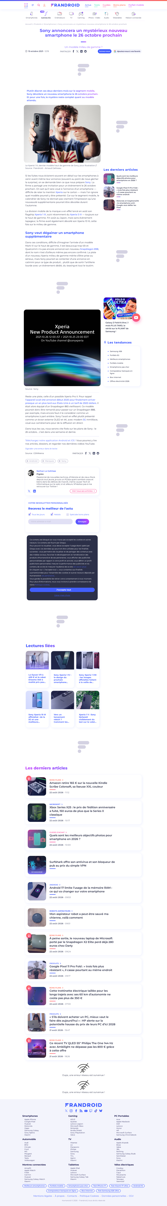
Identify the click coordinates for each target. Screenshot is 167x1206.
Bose (118, 1145)
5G (84, 419)
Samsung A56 (116, 351)
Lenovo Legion (76, 1124)
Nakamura (120, 1177)
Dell (118, 1124)
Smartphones (50, 24)
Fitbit (26, 1172)
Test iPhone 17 (99, 1186)
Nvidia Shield (76, 1130)
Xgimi (73, 1158)
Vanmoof (120, 1181)
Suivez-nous (104, 51)
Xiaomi (27, 1135)
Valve (72, 1135)
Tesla (26, 1158)
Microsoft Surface (124, 1133)
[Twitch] (91, 1111)
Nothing (119, 1151)
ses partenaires (47, 576)
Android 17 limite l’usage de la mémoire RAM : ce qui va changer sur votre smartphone (81, 889)
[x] (29, 491)
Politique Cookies (89, 1196)
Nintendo (74, 1128)
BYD (26, 1145)
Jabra (118, 1147)
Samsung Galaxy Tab (79, 1177)
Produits (38, 24)
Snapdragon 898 (89, 249)
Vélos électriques (124, 1164)
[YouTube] (86, 1111)
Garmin (27, 1175)
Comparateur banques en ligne (62, 1191)
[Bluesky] (101, 1111)
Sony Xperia (29, 1133)
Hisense (73, 1143)
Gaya (118, 1172)
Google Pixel (29, 1122)
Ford (26, 1149)
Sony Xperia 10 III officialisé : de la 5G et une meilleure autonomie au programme (37, 718)
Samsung (74, 1151)
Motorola (28, 1126)
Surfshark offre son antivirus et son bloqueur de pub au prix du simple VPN (82, 863)
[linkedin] (34, 491)
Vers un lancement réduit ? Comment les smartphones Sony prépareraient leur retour (61, 718)
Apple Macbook (123, 1122)
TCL (72, 1156)
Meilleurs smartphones (120, 359)
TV (69, 1139)
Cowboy (119, 1168)
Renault (27, 1156)
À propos (60, 1196)
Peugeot (28, 1154)
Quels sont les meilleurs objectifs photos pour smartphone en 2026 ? (127, 178)
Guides (106, 5)
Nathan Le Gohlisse (46, 471)
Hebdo (57, 514)
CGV (131, 1196)
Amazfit (27, 1168)
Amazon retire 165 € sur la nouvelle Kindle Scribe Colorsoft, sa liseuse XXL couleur (78, 784)
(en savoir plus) (79, 567)
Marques (49, 461)
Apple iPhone (30, 1119)
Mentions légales (42, 1196)
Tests (97, 5)
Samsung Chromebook (126, 1135)
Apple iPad (75, 1168)
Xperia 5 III (76, 214)
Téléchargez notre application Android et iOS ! (50, 440)
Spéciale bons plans (79, 514)
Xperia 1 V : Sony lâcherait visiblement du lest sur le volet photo (87, 718)
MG (25, 1151)
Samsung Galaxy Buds (126, 1154)
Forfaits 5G (114, 355)
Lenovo (119, 1126)
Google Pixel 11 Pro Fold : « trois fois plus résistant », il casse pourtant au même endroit (127, 191)
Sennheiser (121, 1156)
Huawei (27, 1124)
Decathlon (120, 1170)
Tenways (120, 1179)
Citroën (27, 1147)
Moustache (121, 1175)
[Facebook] (76, 1111)
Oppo (26, 1128)
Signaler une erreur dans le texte (41, 448)
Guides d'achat (57, 832)
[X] (66, 1111)
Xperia (59, 192)
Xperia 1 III (40, 214)
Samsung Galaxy (31, 1130)
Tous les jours (38, 514)
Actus (88, 5)
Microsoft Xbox (76, 1126)
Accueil (28, 24)
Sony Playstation (77, 1133)
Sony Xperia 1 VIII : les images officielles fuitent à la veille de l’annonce (87, 679)
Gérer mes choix (62, 595)
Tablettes (73, 1164)
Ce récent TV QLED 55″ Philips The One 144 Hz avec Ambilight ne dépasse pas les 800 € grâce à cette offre (82, 1047)
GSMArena (38, 453)
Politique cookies (42, 585)
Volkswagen (29, 1160)
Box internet (115, 377)
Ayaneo (73, 1122)
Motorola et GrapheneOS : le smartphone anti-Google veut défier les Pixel (128, 204)
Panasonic (74, 1147)
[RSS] (81, 1111)
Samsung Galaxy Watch (34, 1179)
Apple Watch (29, 1170)
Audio (117, 1139)
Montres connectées (34, 1164)
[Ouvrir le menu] (26, 5)
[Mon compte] (44, 5)
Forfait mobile (136, 5)
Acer (118, 1119)
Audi (26, 1143)
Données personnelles (114, 1196)
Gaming (72, 1116)
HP (117, 1130)
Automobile (29, 1139)
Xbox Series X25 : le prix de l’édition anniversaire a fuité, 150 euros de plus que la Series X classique (82, 811)
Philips (73, 1149)
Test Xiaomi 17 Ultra (119, 1186)
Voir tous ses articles (82, 491)
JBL (118, 1149)
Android (33, 461)
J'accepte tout (63, 590)
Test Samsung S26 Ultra (108, 1191)
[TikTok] (96, 1111)
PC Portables (121, 1116)
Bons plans (119, 5)
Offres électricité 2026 (119, 381)
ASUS (72, 1119)
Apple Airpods (122, 1143)
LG (71, 1145)
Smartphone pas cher (119, 367)
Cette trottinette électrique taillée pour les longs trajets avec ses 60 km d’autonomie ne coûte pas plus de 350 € (80, 994)
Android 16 (138, 1186)
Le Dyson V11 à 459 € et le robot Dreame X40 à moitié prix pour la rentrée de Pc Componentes (37, 678)
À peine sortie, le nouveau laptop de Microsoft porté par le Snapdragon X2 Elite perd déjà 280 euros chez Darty (82, 942)
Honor (119, 1128)
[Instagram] (71, 1111)
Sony (88, 182)
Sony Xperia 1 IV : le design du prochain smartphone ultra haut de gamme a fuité (62, 679)
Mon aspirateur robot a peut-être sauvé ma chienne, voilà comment (79, 915)
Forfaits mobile (116, 363)
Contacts (72, 1196)
